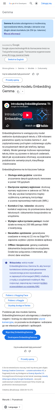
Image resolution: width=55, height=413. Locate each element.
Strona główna (8, 68)
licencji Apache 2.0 (36, 373)
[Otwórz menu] (4, 3)
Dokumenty (42, 68)
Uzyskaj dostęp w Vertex (19, 305)
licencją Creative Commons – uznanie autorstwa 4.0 (23, 370)
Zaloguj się (46, 3)
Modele (31, 68)
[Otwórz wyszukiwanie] (31, 3)
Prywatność (17, 400)
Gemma (7, 12)
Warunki (5, 400)
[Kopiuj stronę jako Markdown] (18, 91)
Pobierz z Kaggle (16, 300)
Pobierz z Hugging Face (17, 295)
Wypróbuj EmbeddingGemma (19, 332)
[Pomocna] (33, 74)
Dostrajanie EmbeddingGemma (22, 337)
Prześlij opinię (12, 80)
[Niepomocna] (37, 74)
